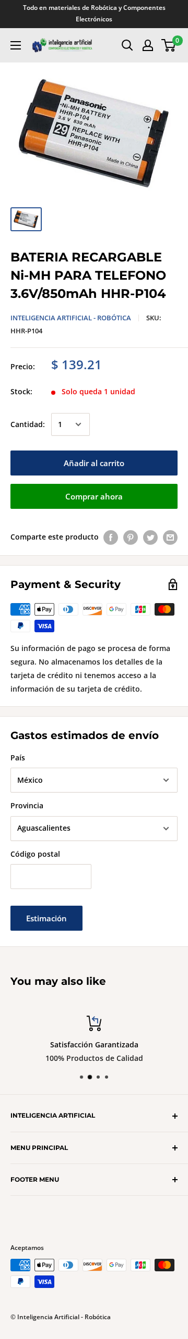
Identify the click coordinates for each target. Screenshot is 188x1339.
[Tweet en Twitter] (150, 537)
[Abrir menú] (15, 45)
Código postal (35, 854)
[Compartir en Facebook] (110, 537)
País (17, 757)
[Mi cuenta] (148, 45)
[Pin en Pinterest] (130, 537)
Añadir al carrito (94, 463)
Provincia (26, 805)
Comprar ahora (94, 496)
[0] (168, 45)
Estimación (46, 918)
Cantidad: (27, 424)
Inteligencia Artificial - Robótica (70, 317)
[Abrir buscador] (127, 45)
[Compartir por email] (170, 537)
